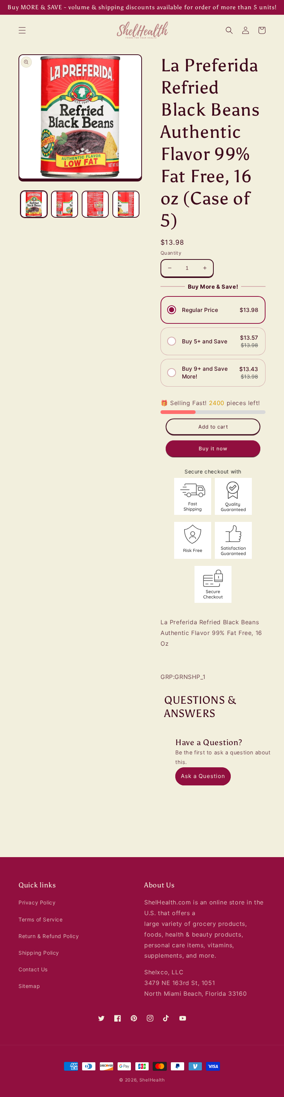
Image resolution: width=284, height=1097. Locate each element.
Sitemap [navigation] (29, 986)
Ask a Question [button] (203, 776)
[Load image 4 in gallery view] (125, 204)
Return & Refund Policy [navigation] (48, 936)
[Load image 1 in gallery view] (33, 204)
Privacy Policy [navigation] (36, 902)
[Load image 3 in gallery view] (95, 204)
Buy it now (212, 448)
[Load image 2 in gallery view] (64, 204)
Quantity (170, 253)
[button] (22, 30)
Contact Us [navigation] (33, 969)
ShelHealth (152, 1080)
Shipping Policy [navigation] (38, 953)
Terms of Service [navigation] (40, 919)
